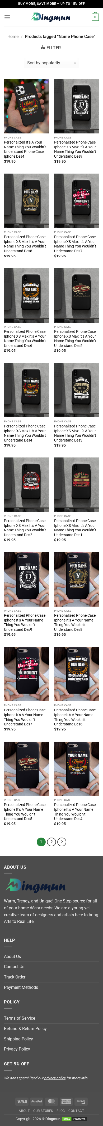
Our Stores (43, 1111)
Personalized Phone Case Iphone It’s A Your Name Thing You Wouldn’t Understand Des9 (24, 622)
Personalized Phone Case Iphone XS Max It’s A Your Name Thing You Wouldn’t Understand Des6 (25, 338)
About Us (12, 956)
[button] (7, 17)
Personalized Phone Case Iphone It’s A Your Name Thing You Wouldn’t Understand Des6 (75, 717)
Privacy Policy (17, 1049)
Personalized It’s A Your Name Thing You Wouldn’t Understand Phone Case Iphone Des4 (25, 149)
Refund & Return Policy (25, 1028)
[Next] (61, 842)
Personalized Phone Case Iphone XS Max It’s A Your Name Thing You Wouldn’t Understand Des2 (25, 528)
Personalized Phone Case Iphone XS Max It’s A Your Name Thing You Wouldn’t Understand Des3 (75, 433)
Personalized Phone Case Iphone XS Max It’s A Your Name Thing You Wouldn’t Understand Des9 (75, 149)
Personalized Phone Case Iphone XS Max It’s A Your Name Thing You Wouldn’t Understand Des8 (25, 244)
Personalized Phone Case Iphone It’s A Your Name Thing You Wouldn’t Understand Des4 (75, 812)
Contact (76, 1111)
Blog (61, 1111)
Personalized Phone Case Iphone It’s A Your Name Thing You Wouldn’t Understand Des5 (24, 812)
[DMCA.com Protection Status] (74, 1119)
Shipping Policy (18, 1038)
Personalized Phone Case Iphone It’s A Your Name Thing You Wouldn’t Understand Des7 (24, 717)
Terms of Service (19, 1018)
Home (12, 36)
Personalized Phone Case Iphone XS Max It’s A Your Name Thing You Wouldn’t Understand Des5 (75, 338)
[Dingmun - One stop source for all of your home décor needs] (51, 17)
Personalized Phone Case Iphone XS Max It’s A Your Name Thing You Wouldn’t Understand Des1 (75, 528)
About (24, 1111)
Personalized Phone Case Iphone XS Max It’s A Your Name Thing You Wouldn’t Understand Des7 (75, 244)
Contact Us (14, 966)
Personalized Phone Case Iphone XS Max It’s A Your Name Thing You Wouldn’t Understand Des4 (25, 433)
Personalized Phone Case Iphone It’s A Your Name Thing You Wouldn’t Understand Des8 (75, 622)
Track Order (14, 977)
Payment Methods (21, 987)
